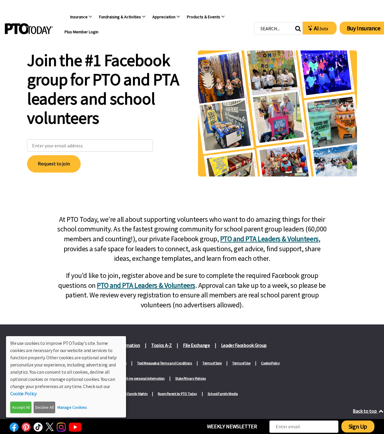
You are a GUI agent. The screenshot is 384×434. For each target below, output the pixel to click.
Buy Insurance (363, 28)
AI (321, 28)
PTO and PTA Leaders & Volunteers (269, 238)
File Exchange (196, 345)
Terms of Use (241, 363)
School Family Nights (132, 393)
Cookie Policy (270, 363)
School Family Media (223, 393)
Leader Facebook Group (244, 345)
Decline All (44, 407)
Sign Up (358, 426)
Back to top (365, 411)
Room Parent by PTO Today (177, 393)
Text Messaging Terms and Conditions (164, 363)
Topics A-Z (161, 345)
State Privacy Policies (190, 378)
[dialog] (66, 376)
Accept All (21, 407)
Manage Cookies (72, 407)
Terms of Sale (212, 363)
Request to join (54, 163)
